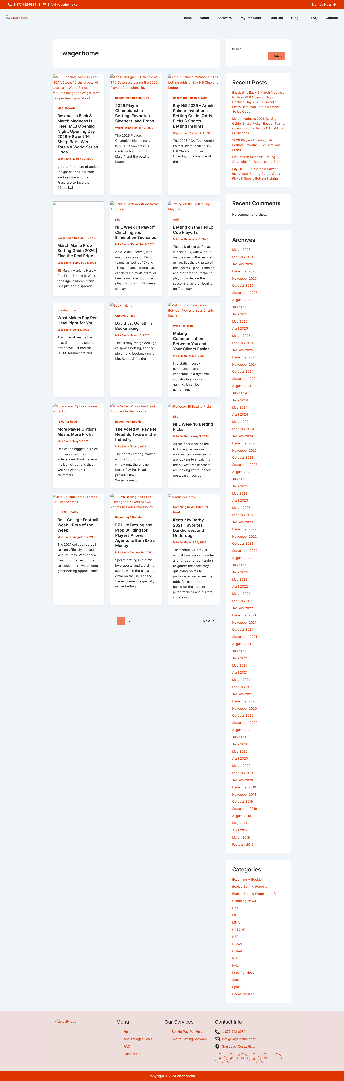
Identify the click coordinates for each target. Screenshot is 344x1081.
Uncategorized (67, 310)
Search (236, 49)
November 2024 (244, 364)
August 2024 (242, 386)
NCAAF (62, 512)
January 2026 (242, 264)
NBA (235, 937)
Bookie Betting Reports (249, 886)
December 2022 (244, 529)
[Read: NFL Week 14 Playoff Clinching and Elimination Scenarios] (136, 206)
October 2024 (242, 371)
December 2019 (244, 787)
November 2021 (244, 622)
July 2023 (239, 479)
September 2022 (245, 551)
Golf (146, 97)
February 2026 (243, 257)
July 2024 (239, 393)
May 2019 (239, 823)
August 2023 (242, 472)
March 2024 (241, 422)
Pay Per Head (250, 18)
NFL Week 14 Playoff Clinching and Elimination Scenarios (135, 232)
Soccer (237, 980)
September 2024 (245, 379)
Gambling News (183, 507)
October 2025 (242, 285)
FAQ (314, 18)
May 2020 (239, 751)
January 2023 (242, 522)
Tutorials (276, 18)
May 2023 (239, 493)
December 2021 (244, 615)
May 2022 (239, 579)
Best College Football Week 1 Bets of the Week (77, 525)
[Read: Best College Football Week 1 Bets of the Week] (78, 499)
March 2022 (241, 594)
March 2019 (241, 837)
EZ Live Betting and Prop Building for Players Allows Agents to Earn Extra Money (135, 535)
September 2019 (244, 809)
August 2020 (242, 730)
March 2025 (241, 336)
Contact (332, 18)
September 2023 (245, 465)
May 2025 (239, 321)
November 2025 (244, 278)
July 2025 (239, 307)
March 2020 (241, 766)
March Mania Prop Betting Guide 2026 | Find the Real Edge (77, 250)
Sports (73, 512)
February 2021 (243, 687)
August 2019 (241, 816)
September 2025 (245, 293)
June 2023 (240, 486)
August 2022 (242, 558)
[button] (297, 17)
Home (187, 18)
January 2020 (242, 780)
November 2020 (244, 708)
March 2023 (241, 508)
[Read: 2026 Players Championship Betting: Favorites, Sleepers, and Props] (136, 82)
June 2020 (240, 744)
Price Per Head (183, 325)
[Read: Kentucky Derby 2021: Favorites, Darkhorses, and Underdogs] (181, 497)
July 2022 (239, 565)
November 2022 (244, 536)
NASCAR (238, 929)
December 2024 (244, 357)
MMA (236, 922)
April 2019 (239, 830)
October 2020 (242, 715)
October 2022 (242, 543)
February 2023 (243, 515)
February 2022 (243, 601)
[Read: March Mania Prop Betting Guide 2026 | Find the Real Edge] (78, 216)
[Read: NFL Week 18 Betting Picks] (190, 406)
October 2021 (242, 629)
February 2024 (243, 429)
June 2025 (240, 314)
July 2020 (239, 737)
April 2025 (240, 328)
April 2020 (240, 758)
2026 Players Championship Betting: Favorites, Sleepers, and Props (256, 145)
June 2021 (240, 658)
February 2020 (243, 773)
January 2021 (242, 694)
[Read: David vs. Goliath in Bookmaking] (121, 305)
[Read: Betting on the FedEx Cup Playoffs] (194, 206)
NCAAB (70, 108)
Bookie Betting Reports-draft (254, 894)
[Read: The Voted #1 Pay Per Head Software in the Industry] (136, 409)
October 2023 (242, 457)
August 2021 (241, 644)
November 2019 (244, 794)
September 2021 (244, 637)
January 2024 (242, 436)
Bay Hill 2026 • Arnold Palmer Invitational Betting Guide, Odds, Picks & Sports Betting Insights (194, 116)
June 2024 (240, 400)
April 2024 (240, 414)
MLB (60, 108)
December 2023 (244, 443)
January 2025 (242, 350)
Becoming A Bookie (128, 97)
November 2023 (244, 450)
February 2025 (243, 343)
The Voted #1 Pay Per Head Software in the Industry (135, 434)
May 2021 (239, 665)
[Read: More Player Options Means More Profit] (78, 409)
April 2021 (239, 672)
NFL (117, 219)
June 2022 (240, 572)
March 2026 (241, 250)
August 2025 (242, 300)
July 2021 (239, 651)
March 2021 (241, 680)
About (204, 18)
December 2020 (244, 701)
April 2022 (240, 586)
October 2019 (242, 801)
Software (224, 18)
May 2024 (239, 407)
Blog (294, 18)
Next (209, 621)
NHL (235, 965)
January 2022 (242, 608)
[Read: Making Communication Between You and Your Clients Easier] (194, 310)
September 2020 (245, 723)
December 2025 (244, 271)
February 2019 (243, 844)
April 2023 (240, 500)
